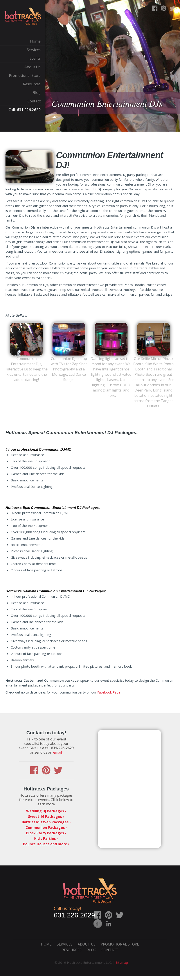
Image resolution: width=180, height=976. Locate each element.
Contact (109, 949)
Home (46, 944)
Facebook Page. (109, 692)
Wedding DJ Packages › (46, 811)
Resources (71, 949)
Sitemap (122, 962)
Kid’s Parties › (46, 838)
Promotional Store (120, 944)
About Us (86, 944)
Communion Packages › (46, 827)
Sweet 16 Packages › (46, 816)
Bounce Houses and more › (46, 844)
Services (64, 944)
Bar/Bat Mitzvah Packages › (46, 822)
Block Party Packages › (46, 833)
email (57, 752)
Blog (91, 949)
